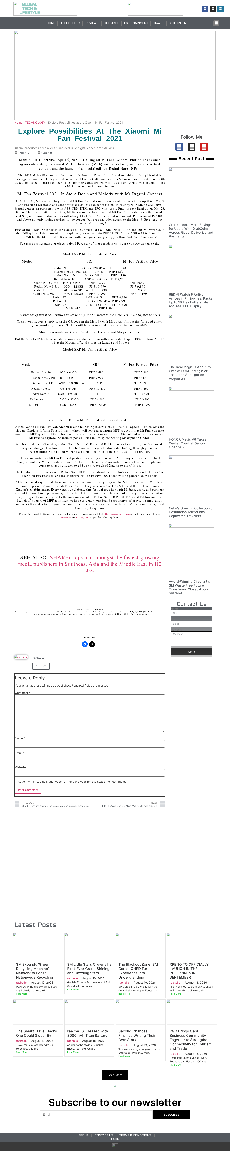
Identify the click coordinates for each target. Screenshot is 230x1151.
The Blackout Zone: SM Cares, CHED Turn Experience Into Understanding (138, 970)
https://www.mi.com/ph (117, 514)
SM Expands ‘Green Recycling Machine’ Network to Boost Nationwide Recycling (34, 970)
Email (20, 752)
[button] (216, 23)
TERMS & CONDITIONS (135, 1135)
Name (20, 738)
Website (20, 767)
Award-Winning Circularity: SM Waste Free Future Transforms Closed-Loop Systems (189, 587)
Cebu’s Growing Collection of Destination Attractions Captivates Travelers (191, 512)
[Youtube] (204, 147)
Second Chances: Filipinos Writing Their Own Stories (137, 1035)
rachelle (21, 982)
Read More (21, 993)
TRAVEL (158, 23)
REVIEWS (92, 23)
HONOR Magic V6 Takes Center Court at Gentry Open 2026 (187, 443)
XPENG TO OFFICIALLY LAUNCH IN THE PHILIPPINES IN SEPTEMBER (189, 970)
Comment (23, 692)
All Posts (41, 666)
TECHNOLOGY (70, 23)
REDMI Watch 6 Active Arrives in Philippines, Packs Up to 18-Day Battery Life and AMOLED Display (190, 300)
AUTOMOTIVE (178, 23)
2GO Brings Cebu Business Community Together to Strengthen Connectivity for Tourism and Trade (191, 1040)
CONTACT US (104, 1135)
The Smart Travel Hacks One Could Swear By (36, 1033)
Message (177, 630)
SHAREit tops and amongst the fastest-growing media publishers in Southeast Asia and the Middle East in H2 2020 (90, 564)
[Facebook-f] (205, 9)
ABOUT (83, 1135)
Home (18, 122)
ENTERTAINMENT (136, 23)
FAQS (115, 1139)
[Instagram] (213, 9)
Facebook (66, 517)
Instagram (82, 517)
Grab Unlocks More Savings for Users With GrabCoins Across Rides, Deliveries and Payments (191, 230)
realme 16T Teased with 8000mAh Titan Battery (87, 1033)
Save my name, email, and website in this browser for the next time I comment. (72, 781)
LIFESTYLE (111, 23)
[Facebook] (179, 147)
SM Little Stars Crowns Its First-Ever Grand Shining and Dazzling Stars (89, 968)
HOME (51, 23)
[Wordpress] (220, 9)
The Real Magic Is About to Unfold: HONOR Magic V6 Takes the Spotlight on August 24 (190, 373)
